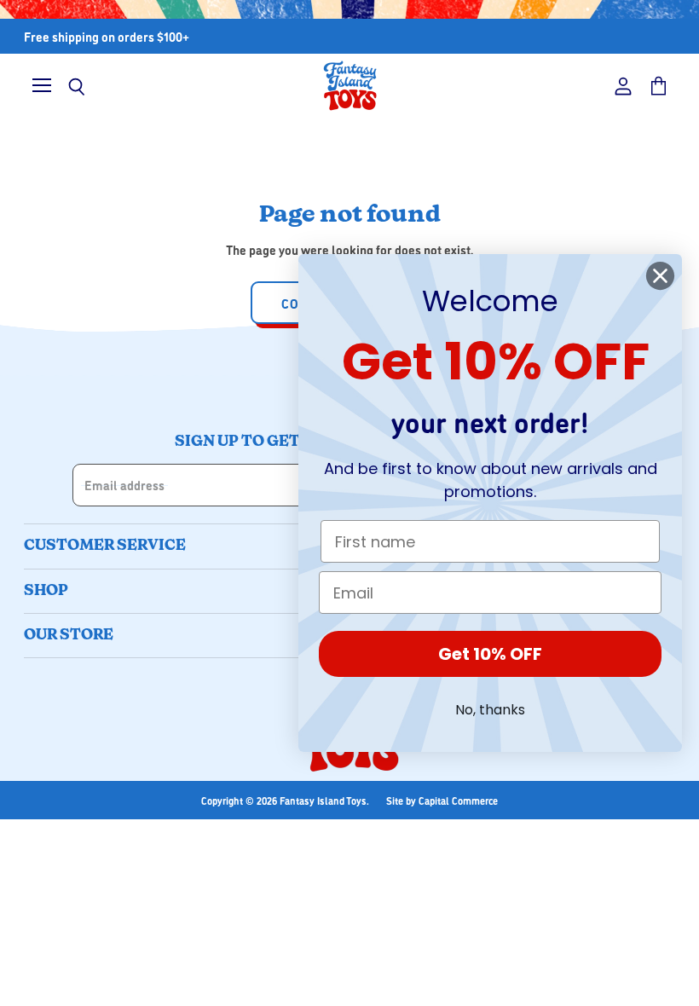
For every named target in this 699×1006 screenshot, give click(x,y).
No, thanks (490, 710)
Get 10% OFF (490, 654)
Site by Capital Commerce (442, 800)
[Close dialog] (660, 276)
